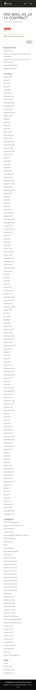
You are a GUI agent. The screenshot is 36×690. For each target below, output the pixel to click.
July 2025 (7, 119)
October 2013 (8, 407)
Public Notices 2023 (10, 581)
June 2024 (7, 161)
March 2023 (8, 210)
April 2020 (7, 323)
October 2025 (8, 109)
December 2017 (9, 391)
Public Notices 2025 (10, 587)
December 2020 (9, 297)
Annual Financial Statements (13, 525)
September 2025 (9, 113)
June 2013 (7, 417)
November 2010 (9, 514)
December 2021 (9, 258)
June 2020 (7, 316)
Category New (8, 532)
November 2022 (9, 223)
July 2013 (7, 414)
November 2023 (9, 184)
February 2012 (9, 469)
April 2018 (7, 385)
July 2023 (7, 197)
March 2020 (8, 326)
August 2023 (8, 193)
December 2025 (9, 103)
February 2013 (9, 430)
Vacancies (7, 652)
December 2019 (9, 336)
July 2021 (7, 274)
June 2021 (7, 278)
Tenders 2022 (8, 629)
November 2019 (9, 339)
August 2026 (8, 77)
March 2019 (8, 365)
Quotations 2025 (9, 610)
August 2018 (8, 378)
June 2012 (7, 456)
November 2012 (9, 440)
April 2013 (7, 423)
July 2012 (7, 453)
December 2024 (9, 142)
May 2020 (7, 320)
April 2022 (7, 245)
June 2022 (7, 239)
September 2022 (9, 229)
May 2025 (7, 125)
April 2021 (7, 284)
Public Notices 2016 (10, 561)
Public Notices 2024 (10, 584)
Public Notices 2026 (10, 590)
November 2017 (9, 394)
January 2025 (8, 138)
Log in (6, 663)
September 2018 (9, 375)
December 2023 (9, 180)
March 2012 (8, 466)
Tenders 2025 (8, 639)
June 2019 (7, 355)
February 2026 (9, 96)
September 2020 (9, 307)
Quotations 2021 (9, 597)
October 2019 (8, 342)
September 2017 (9, 401)
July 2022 (7, 236)
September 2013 (9, 410)
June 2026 (7, 83)
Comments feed (9, 670)
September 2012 (9, 446)
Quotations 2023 (9, 603)
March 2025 (8, 132)
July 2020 (7, 313)
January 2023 (8, 216)
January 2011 (8, 508)
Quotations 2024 (9, 606)
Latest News (8, 542)
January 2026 (8, 100)
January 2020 (8, 333)
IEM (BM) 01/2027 (10, 69)
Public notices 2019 (10, 571)
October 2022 (8, 226)
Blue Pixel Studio (21, 685)
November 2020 (9, 300)
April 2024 (7, 168)
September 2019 (9, 346)
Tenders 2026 (8, 642)
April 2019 (7, 362)
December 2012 (9, 436)
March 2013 (8, 427)
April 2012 (7, 462)
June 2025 (7, 122)
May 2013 (7, 420)
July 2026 (7, 80)
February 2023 (9, 213)
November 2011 (9, 475)
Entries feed (8, 667)
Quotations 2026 (9, 613)
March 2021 (8, 287)
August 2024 (8, 155)
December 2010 (9, 511)
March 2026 (8, 93)
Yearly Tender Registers (12, 655)
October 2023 (8, 187)
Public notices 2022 (10, 577)
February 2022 (9, 252)
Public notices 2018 (10, 568)
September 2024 (9, 151)
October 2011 (8, 478)
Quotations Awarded (11, 616)
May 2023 (7, 203)
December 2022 (9, 219)
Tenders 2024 (8, 636)
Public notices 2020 (10, 574)
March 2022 (8, 248)
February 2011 (9, 504)
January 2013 (8, 433)
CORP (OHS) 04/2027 (11, 65)
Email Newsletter (9, 538)
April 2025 (7, 129)
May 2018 (7, 381)
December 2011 (9, 472)
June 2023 (7, 200)
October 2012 (8, 443)
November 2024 (9, 145)
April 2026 (7, 90)
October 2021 (8, 265)
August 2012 (8, 449)
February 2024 (9, 174)
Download (7, 29)
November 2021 (9, 261)
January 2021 (8, 294)
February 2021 (9, 291)
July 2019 (7, 352)
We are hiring (8, 51)
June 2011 (7, 491)
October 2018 (8, 372)
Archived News (9, 529)
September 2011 (9, 482)
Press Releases (9, 548)
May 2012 (7, 459)
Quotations (7, 594)
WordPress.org (9, 673)
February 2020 (9, 329)
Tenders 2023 (8, 632)
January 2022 (8, 255)
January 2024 (8, 177)
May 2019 (7, 359)
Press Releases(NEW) (11, 551)
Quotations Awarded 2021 (13, 619)
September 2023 (9, 190)
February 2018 (9, 388)
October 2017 (8, 398)
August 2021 (8, 271)
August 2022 (8, 232)
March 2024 (8, 171)
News (5, 545)
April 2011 (7, 498)
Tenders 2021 (8, 626)
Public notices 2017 (10, 564)
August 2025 (8, 116)
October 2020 (8, 304)
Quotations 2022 (9, 600)
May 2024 (7, 164)
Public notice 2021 (10, 558)
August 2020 (8, 310)
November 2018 (9, 368)
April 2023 (7, 206)
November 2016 (9, 404)
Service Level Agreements (12, 623)
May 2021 (7, 281)
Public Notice (8, 555)
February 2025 (9, 135)
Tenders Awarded (10, 645)
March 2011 (8, 501)
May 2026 (7, 87)
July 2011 (7, 488)
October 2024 (8, 148)
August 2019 (8, 349)
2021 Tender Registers (11, 522)
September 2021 (9, 268)
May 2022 (7, 242)
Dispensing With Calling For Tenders (16, 535)
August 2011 (8, 485)
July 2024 (7, 158)
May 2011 (7, 495)
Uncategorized (9, 649)
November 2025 (9, 106)
